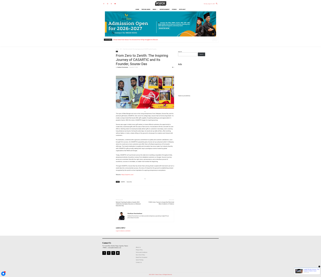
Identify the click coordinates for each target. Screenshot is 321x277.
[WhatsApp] (129, 71)
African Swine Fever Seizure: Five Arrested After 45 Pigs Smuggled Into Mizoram (135, 39)
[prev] (213, 40)
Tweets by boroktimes (184, 96)
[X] (111, 3)
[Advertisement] (191, 81)
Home (117, 49)
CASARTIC (123, 181)
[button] (217, 4)
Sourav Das (129, 181)
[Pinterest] (125, 71)
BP (121, 49)
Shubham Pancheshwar (122, 67)
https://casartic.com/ (127, 174)
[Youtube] (115, 3)
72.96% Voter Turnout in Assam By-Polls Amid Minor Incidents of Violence (161, 203)
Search (180, 51)
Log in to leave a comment (123, 231)
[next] (216, 40)
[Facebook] (103, 3)
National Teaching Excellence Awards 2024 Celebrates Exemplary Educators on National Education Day (128, 203)
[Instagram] (107, 3)
